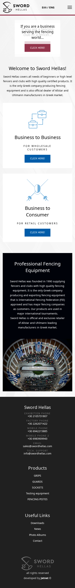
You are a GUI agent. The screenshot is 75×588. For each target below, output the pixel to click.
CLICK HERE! (37, 47)
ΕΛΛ (44, 7)
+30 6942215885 (37, 431)
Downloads (37, 523)
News (37, 529)
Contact (37, 540)
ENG (51, 7)
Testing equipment (37, 493)
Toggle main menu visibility (69, 7)
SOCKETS (37, 487)
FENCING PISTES (37, 499)
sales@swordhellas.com (37, 446)
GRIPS (37, 475)
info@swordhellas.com (37, 453)
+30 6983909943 (37, 438)
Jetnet (44, 578)
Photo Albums (37, 535)
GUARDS (37, 481)
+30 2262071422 (37, 423)
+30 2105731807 (37, 416)
